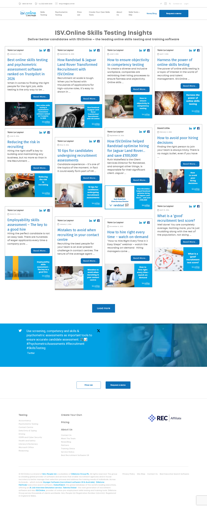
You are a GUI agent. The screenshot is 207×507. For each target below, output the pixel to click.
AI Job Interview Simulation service (46, 487)
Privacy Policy (128, 474)
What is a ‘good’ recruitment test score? (176, 218)
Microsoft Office (26, 447)
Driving (22, 434)
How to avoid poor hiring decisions (177, 140)
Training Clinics (68, 448)
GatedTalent (59, 485)
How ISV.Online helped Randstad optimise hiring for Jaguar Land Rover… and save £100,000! (128, 148)
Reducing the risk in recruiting (23, 144)
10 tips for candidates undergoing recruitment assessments (77, 155)
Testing (23, 415)
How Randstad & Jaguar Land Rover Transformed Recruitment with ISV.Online (77, 67)
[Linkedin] (165, 3)
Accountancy (25, 420)
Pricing (65, 422)
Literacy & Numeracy (28, 444)
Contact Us (66, 435)
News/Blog (66, 442)
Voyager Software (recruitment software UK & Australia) (69, 482)
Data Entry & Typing (28, 430)
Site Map (141, 474)
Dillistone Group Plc (80, 474)
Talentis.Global (69, 487)
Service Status (67, 452)
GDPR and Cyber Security (30, 437)
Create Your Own (71, 415)
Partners (65, 445)
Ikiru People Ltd (49, 474)
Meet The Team (68, 438)
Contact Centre (26, 427)
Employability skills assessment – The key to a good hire (27, 225)
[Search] (170, 3)
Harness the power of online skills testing (174, 62)
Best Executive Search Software (174, 474)
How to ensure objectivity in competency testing (128, 62)
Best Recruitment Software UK (75, 455)
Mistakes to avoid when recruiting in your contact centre (78, 235)
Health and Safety (27, 441)
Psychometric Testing (28, 424)
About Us (66, 429)
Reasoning (23, 451)
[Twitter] (161, 3)
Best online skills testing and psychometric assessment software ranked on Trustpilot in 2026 (27, 69)
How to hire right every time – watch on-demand (127, 234)
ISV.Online (40, 490)
